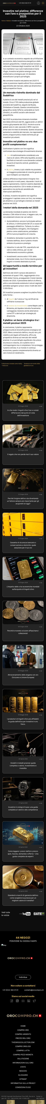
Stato (23, 1067)
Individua (23, 977)
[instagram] (17, 1000)
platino (10, 170)
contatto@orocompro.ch (34, 990)
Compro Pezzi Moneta (23, 1055)
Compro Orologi (23, 1046)
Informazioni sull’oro (23, 1063)
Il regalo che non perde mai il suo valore (23, 454)
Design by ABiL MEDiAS (40, 1097)
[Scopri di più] (40, 406)
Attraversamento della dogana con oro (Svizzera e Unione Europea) (23, 676)
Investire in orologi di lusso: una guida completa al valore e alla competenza (23, 808)
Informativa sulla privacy (23, 1083)
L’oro (8, 155)
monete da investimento (17, 306)
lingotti (12, 299)
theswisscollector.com (23, 1042)
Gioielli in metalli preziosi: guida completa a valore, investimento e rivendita (23, 765)
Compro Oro (23, 1030)
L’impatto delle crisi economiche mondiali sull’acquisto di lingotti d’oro (23, 588)
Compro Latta (23, 1050)
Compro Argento (23, 1034)
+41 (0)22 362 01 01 (25, 3)
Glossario (23, 1075)
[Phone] (40, 1102)
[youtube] (23, 1001)
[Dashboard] (38, 3)
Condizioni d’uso (23, 1087)
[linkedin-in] (28, 1000)
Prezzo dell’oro (23, 1038)
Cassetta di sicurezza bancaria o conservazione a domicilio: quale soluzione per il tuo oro (23, 545)
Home (3, 21)
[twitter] (34, 1001)
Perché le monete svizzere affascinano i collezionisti (23, 632)
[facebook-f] (11, 1000)
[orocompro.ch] (8, 3)
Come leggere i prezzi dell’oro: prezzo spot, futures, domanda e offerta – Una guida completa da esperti (23, 853)
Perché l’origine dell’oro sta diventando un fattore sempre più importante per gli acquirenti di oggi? (23, 501)
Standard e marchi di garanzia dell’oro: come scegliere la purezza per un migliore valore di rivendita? (23, 897)
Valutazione (23, 1059)
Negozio (23, 1071)
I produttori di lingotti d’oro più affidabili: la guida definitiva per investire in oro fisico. (23, 721)
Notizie (9, 21)
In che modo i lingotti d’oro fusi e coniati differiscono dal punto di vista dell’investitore (23, 412)
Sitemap (23, 1079)
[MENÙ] (43, 3)
